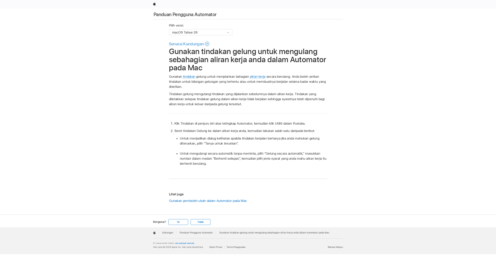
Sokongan (167, 232)
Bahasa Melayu (335, 247)
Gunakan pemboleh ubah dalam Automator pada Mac (208, 201)
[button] (189, 43)
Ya (178, 222)
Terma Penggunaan (235, 247)
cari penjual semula (184, 243)
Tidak (200, 222)
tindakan (189, 76)
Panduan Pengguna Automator (185, 14)
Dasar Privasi (215, 247)
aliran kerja (257, 76)
